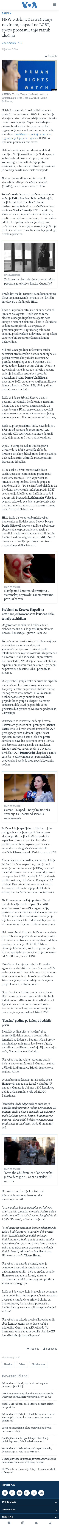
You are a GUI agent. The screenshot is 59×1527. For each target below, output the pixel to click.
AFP (20, 43)
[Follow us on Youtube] (19, 1493)
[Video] (36, 1523)
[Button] (51, 56)
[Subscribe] (41, 1493)
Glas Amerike (9, 43)
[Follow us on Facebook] (5, 1493)
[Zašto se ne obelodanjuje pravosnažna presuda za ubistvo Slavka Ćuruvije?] (29, 257)
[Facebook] (9, 1523)
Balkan (6, 13)
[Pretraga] (50, 1523)
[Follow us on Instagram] (27, 1493)
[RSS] (34, 1493)
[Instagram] (23, 1523)
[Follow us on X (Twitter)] (12, 1493)
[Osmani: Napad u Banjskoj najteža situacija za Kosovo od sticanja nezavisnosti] (29, 788)
